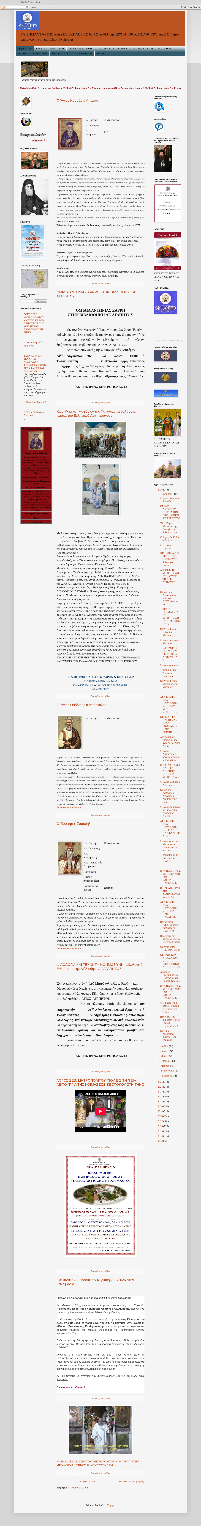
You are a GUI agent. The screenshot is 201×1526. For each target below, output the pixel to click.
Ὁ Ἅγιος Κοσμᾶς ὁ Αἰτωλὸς (78, 100)
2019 (160, 1111)
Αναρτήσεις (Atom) (79, 1487)
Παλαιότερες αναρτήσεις (131, 1481)
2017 (160, 1121)
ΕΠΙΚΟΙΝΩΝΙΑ (40, 53)
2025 (160, 1081)
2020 (160, 1106)
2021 (160, 1101)
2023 (160, 1091)
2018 (160, 1116)
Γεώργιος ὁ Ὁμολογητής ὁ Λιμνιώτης (37, 465)
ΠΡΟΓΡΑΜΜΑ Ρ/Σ (83, 53)
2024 (160, 1086)
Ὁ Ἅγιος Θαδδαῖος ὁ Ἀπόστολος (81, 705)
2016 (160, 1126)
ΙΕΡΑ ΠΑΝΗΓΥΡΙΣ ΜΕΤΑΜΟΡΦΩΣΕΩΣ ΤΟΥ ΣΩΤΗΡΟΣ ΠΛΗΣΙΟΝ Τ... (170, 876)
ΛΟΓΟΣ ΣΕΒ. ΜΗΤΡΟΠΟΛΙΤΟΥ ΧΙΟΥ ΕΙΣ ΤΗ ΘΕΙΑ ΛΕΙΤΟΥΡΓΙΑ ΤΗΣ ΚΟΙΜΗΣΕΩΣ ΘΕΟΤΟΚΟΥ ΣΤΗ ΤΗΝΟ (100, 1082)
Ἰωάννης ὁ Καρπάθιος (30, 507)
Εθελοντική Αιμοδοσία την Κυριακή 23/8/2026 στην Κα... (169, 598)
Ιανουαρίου (167, 1075)
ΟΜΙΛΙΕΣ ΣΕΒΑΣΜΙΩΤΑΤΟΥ (50, 48)
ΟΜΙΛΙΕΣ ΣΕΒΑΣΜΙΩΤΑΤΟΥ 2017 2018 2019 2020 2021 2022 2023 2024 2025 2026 (111, 48)
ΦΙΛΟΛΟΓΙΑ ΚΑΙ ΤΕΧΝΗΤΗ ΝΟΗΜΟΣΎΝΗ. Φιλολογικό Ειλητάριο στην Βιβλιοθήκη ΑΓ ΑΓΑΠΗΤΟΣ (99, 967)
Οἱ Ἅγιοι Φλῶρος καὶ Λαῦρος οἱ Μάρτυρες (169, 632)
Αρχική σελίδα (25, 48)
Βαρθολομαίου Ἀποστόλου (32, 491)
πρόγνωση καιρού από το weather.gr (169, 341)
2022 (160, 1096)
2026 (160, 489)
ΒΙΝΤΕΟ (101, 53)
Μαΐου (164, 1056)
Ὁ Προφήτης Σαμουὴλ (73, 824)
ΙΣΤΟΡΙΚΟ (23, 53)
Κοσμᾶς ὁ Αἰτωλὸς (31, 457)
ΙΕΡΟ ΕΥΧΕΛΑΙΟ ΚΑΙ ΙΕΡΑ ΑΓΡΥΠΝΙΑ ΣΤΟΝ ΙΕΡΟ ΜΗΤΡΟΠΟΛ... (170, 771)
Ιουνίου (165, 1051)
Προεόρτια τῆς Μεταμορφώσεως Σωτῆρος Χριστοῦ (170, 939)
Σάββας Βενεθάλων (40, 494)
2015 (160, 1131)
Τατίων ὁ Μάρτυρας (44, 463)
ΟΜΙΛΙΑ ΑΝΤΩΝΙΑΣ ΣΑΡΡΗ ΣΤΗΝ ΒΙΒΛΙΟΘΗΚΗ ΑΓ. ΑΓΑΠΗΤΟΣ (170, 512)
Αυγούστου (167, 494)
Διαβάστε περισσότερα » (69, 807)
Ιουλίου (165, 1046)
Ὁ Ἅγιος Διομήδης (169, 665)
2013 (160, 1140)
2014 (160, 1136)
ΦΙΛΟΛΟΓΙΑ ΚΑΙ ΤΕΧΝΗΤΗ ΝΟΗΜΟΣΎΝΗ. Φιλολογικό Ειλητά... (170, 559)
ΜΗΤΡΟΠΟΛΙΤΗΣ (61, 53)
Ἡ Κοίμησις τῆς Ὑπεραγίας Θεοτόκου (168, 673)
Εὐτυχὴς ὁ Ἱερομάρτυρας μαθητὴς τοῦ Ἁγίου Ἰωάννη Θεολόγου (35, 460)
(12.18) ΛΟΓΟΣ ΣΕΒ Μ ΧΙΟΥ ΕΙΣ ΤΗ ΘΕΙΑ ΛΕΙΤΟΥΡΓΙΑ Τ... (168, 654)
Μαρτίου (165, 1065)
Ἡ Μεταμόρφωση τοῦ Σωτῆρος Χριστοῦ (169, 858)
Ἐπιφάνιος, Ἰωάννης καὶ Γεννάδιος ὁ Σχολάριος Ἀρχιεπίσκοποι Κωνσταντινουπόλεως (36, 499)
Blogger (110, 1505)
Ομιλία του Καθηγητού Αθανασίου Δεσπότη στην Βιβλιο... (168, 796)
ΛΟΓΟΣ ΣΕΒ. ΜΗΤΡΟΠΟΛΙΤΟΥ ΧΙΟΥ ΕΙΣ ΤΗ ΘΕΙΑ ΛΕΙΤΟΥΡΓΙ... (169, 576)
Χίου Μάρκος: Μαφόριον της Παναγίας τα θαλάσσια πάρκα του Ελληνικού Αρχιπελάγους (96, 413)
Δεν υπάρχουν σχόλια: (101, 283)
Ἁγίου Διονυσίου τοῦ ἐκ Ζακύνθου (36, 468)
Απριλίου (166, 1060)
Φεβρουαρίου (168, 1070)
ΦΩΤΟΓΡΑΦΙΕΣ (166, 48)
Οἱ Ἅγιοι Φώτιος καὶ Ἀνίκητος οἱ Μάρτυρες (169, 684)
